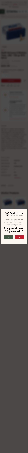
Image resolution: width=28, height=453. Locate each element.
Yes (8, 237)
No (19, 237)
